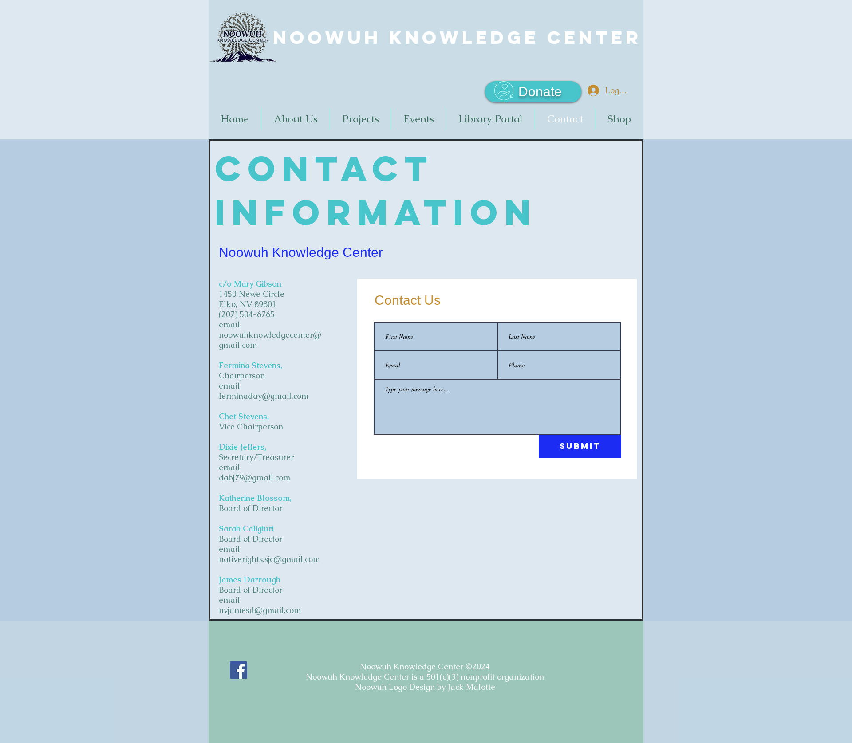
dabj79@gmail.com (254, 477)
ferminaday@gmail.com (263, 396)
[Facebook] (238, 670)
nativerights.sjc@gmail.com (269, 559)
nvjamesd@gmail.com (260, 610)
